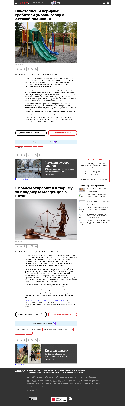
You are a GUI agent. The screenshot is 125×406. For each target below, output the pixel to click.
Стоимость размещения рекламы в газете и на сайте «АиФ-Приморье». (64, 370)
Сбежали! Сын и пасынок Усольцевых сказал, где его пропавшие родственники (98, 202)
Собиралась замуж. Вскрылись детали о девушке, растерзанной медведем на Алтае (97, 215)
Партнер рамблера (44, 398)
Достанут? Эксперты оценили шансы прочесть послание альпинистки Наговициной (98, 222)
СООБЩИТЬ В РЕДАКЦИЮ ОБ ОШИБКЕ (72, 372)
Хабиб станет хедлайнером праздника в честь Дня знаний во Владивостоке (94, 173)
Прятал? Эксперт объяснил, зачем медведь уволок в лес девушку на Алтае (97, 209)
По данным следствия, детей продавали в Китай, (45, 301)
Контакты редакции (33, 370)
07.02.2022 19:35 (20, 8)
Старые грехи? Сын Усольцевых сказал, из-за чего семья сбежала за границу (98, 196)
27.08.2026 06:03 (20, 185)
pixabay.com (19, 64)
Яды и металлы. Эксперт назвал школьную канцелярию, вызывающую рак (96, 190)
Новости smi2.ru (21, 179)
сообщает (65, 80)
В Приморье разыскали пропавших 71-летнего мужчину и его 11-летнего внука (94, 180)
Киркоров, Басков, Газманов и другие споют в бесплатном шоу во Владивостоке (94, 165)
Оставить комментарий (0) (62, 132)
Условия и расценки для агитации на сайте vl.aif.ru (43, 372)
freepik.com (18, 241)
